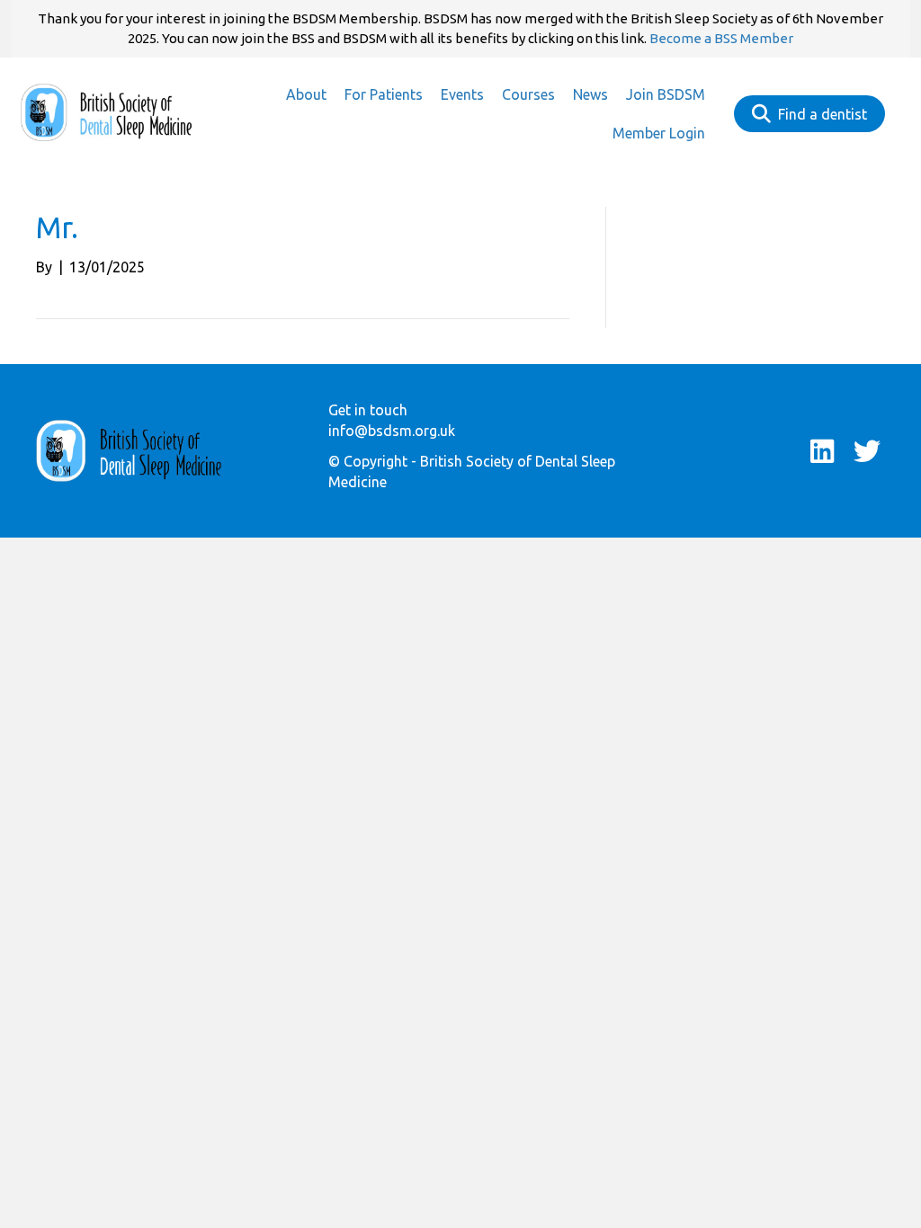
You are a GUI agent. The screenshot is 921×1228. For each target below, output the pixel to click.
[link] (306, 95)
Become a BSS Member (721, 38)
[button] (822, 451)
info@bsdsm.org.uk (391, 431)
